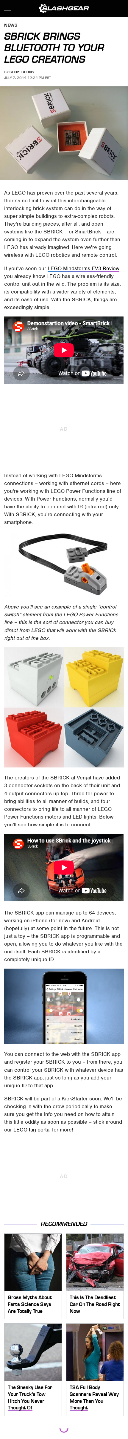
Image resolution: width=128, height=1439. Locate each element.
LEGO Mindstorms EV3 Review (83, 268)
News (10, 25)
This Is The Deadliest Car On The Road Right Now (95, 1304)
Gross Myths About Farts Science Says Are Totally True (30, 1304)
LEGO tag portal (32, 1129)
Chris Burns (22, 72)
